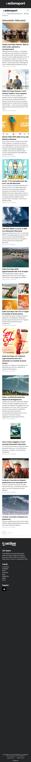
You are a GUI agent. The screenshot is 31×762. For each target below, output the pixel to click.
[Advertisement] (15, 612)
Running (5, 569)
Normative (15, 760)
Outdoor (5, 567)
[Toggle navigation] (28, 10)
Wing (4, 578)
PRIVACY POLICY (20, 758)
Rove (4, 571)
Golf (3, 580)
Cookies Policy (10, 758)
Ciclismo (5, 572)
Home (3, 13)
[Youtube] (4, 589)
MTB (3, 574)
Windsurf (5, 576)
